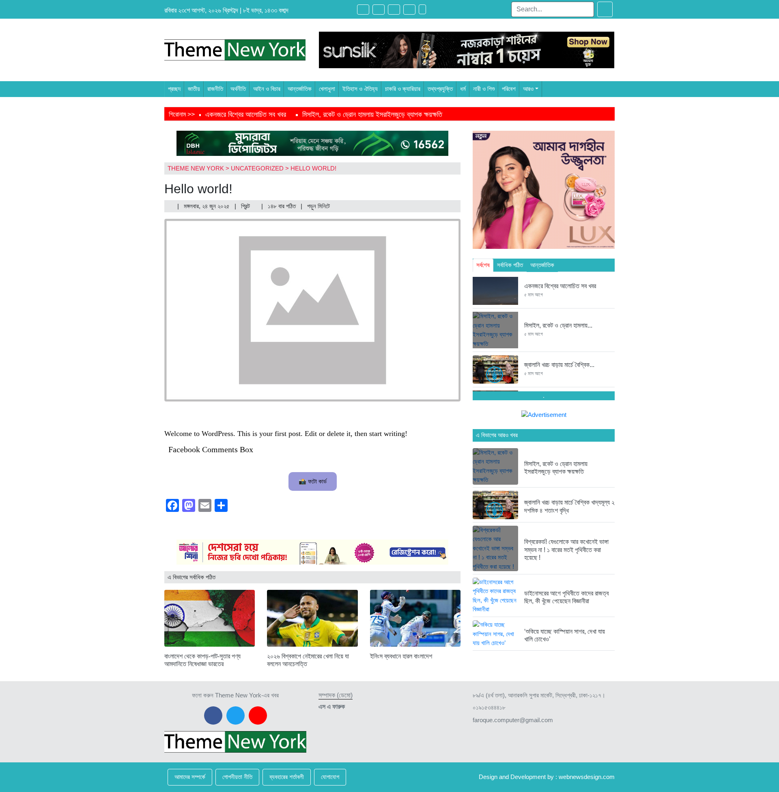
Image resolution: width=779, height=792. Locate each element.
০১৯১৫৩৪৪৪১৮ (489, 707)
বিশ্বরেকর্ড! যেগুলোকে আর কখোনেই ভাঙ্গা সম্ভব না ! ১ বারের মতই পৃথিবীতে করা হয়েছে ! (566, 549)
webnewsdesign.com (587, 776)
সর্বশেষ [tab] (483, 264)
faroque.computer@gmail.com (513, 719)
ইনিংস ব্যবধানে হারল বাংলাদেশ (401, 656)
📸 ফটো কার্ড (313, 481)
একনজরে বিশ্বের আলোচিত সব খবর (245, 114)
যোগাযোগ (330, 776)
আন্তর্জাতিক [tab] (542, 264)
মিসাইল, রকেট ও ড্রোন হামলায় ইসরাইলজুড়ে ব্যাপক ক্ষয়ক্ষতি (372, 114)
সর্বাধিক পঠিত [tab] (510, 264)
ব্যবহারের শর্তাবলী (286, 776)
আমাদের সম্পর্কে (189, 776)
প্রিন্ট (246, 206)
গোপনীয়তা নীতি (237, 776)
